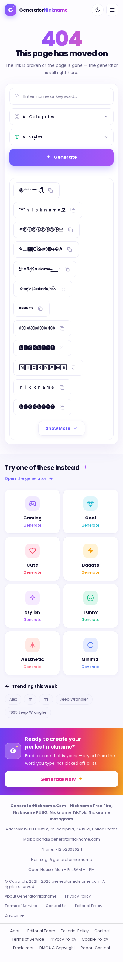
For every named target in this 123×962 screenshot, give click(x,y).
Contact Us (56, 905)
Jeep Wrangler (74, 699)
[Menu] (112, 10)
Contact (102, 931)
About (16, 931)
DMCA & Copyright (57, 948)
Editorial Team (41, 931)
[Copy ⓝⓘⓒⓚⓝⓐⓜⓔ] (62, 328)
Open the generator (26, 478)
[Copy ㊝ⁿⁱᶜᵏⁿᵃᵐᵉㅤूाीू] (50, 190)
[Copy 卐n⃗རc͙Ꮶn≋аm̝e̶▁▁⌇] (67, 269)
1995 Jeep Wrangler (28, 712)
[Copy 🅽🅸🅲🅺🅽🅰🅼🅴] (62, 348)
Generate (65, 157)
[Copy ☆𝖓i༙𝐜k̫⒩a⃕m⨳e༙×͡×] (63, 289)
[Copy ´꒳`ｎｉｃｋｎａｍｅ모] (73, 210)
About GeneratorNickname (31, 896)
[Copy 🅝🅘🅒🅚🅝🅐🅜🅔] (62, 407)
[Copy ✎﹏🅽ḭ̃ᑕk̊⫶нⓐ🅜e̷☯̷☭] (69, 249)
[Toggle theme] (98, 10)
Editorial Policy (88, 905)
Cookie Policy (95, 939)
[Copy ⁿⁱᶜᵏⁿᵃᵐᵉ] (40, 308)
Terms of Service (21, 905)
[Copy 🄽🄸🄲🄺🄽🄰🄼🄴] (74, 368)
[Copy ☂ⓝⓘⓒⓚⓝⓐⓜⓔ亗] (70, 230)
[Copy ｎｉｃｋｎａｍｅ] (62, 387)
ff (30, 699)
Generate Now (58, 779)
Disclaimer (15, 915)
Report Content (95, 948)
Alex (13, 699)
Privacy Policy (78, 896)
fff (46, 699)
